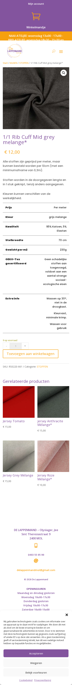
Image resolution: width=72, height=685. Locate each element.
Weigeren (36, 663)
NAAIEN (13, 62)
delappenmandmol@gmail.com (36, 570)
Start (5, 62)
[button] (67, 615)
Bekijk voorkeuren (36, 672)
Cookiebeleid (26, 680)
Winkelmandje (36, 27)
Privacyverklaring (42, 680)
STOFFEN (23, 62)
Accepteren (36, 653)
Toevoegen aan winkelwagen (31, 353)
